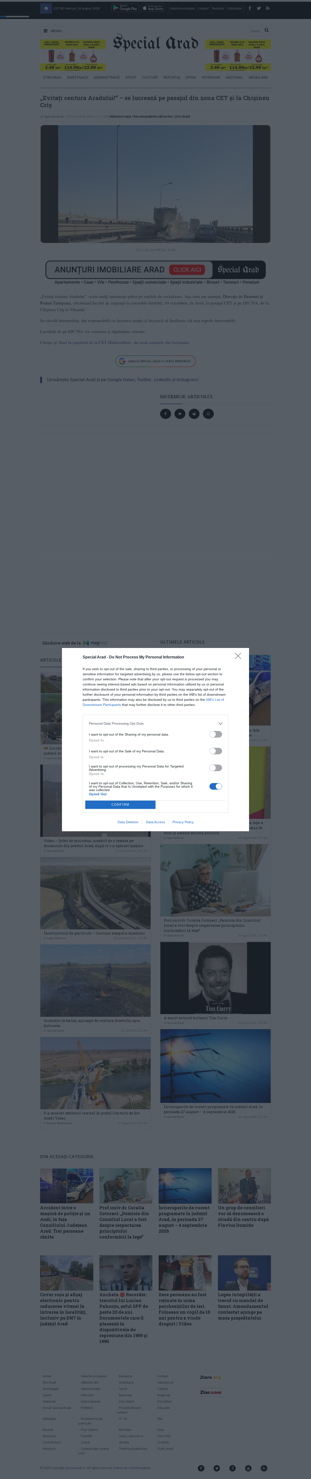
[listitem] (155, 723)
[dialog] (155, 739)
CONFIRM (121, 804)
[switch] (215, 734)
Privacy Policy (183, 822)
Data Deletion (128, 822)
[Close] (239, 657)
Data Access (155, 822)
